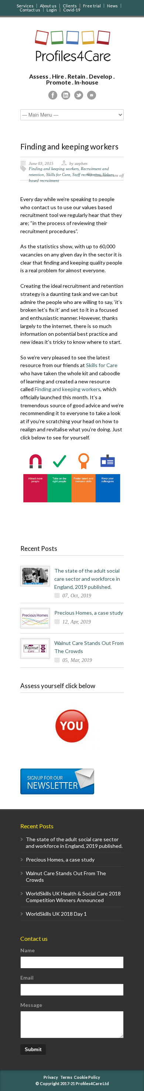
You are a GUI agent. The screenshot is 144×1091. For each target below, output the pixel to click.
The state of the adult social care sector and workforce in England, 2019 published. (87, 578)
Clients (70, 6)
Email (27, 977)
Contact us (30, 10)
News (112, 6)
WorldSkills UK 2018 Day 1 (56, 914)
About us (48, 6)
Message (31, 1005)
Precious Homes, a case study (88, 613)
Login (52, 10)
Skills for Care (58, 174)
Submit (33, 1049)
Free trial (92, 6)
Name (27, 950)
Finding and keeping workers (69, 146)
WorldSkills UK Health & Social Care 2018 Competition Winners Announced (73, 896)
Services (25, 6)
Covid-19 (71, 10)
